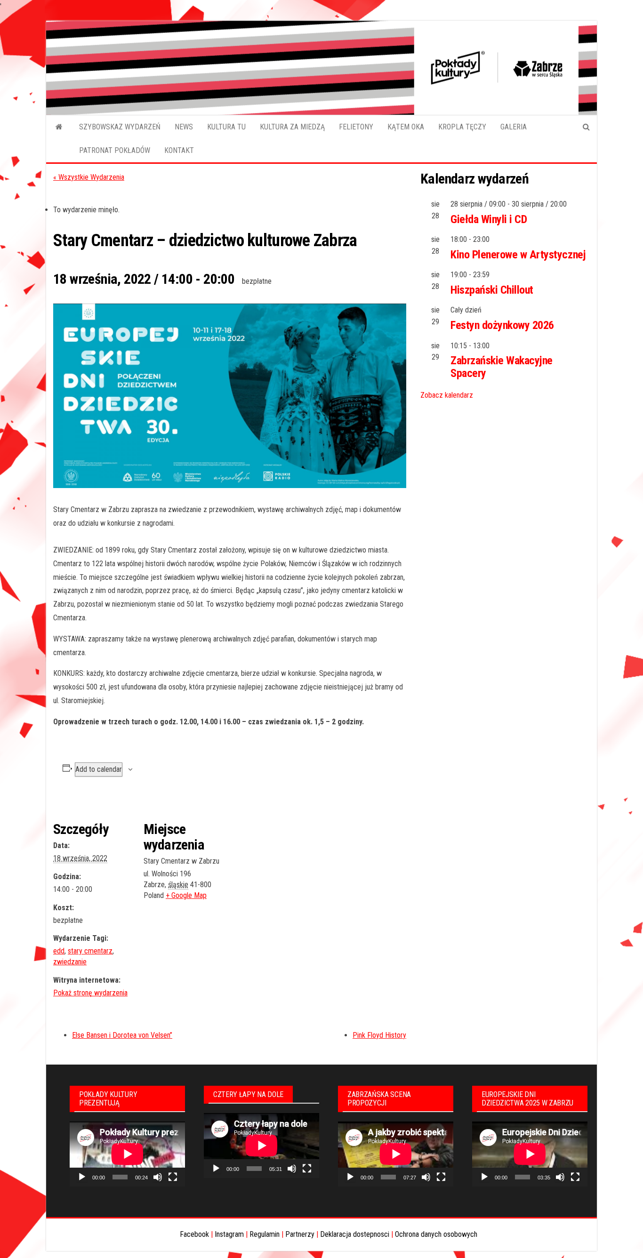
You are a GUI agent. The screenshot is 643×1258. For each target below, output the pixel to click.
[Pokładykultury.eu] (59, 127)
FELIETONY (356, 126)
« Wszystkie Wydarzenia (88, 177)
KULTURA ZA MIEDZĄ (292, 126)
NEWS (184, 126)
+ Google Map (186, 895)
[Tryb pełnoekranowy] (172, 1177)
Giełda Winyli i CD (488, 219)
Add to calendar (98, 769)
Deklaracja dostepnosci (354, 1234)
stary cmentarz (90, 950)
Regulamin (264, 1234)
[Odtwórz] (82, 1177)
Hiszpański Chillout (491, 289)
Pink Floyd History (379, 1035)
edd (58, 950)
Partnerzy (299, 1234)
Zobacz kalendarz (446, 395)
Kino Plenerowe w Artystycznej (518, 254)
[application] (127, 1154)
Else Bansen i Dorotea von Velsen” (122, 1035)
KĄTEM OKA (405, 126)
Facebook (194, 1234)
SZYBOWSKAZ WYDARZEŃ (120, 126)
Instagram (229, 1234)
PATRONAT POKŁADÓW (114, 150)
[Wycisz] (157, 1177)
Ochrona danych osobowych (436, 1234)
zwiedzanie (70, 961)
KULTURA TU (226, 126)
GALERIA (513, 126)
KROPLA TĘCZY (462, 126)
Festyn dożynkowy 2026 (502, 325)
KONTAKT (179, 150)
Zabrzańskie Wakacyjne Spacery (501, 366)
